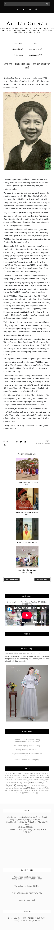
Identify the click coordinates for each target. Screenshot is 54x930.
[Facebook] (17, 9)
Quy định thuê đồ (35, 55)
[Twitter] (24, 9)
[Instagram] (30, 9)
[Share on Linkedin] (25, 441)
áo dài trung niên (21, 780)
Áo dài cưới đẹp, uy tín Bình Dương (27, 746)
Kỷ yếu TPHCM (18, 55)
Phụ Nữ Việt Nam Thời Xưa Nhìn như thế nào (27, 755)
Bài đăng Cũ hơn (42, 579)
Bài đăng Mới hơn (12, 579)
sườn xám (19, 790)
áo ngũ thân (22, 782)
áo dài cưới (42, 776)
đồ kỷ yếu (37, 786)
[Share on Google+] (4, 445)
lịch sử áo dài (20, 788)
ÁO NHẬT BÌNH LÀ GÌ (27, 900)
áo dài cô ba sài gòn (30, 775)
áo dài (16, 773)
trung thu (19, 793)
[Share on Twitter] (21, 441)
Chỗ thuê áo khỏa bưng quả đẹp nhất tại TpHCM (23, 653)
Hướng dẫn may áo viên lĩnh (27, 750)
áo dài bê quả (26, 773)
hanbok (9, 788)
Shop (35, 44)
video (34, 793)
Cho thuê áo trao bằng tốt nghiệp (27, 760)
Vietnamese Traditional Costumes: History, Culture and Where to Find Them (27, 878)
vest (26, 793)
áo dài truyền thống (36, 780)
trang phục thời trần (40, 790)
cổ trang (20, 786)
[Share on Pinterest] (17, 441)
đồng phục (46, 786)
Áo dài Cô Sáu (27, 23)
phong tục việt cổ (43, 443)
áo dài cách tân (39, 773)
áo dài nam (22, 777)
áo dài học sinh (10, 777)
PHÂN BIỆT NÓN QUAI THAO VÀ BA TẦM (27, 893)
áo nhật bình (37, 783)
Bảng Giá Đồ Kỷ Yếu (36, 49)
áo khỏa (11, 783)
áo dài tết (43, 777)
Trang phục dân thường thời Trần (27, 886)
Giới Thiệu (18, 44)
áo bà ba (8, 773)
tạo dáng (27, 790)
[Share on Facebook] (13, 441)
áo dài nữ (33, 777)
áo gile (47, 779)
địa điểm (28, 786)
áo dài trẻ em (8, 779)
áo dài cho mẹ (16, 776)
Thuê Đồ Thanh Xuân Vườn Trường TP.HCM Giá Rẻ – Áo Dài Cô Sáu (27, 741)
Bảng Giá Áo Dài (18, 49)
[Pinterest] (36, 9)
